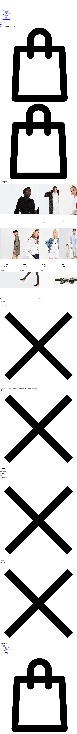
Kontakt (4, 656)
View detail (2, 270)
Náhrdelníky (7, 11)
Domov (4, 9)
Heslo (1, 475)
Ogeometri (6, 15)
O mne (4, 20)
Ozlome (6, 17)
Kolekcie (4, 14)
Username (2, 473)
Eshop (4, 10)
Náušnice (6, 12)
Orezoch (6, 16)
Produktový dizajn (8, 13)
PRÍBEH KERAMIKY (6, 19)
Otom (1, 24)
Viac (1, 390)
